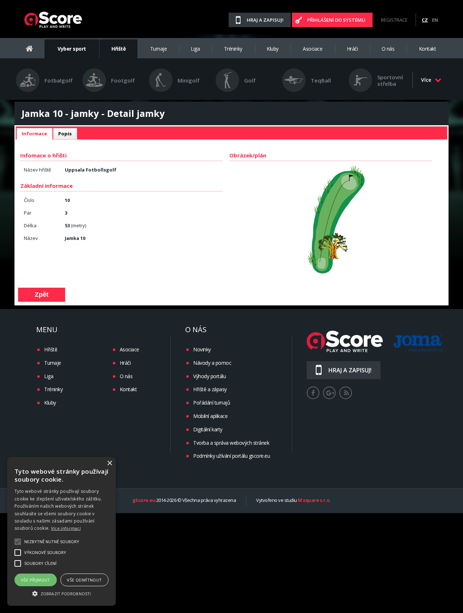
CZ (425, 20)
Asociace (312, 48)
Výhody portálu (209, 376)
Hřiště (118, 48)
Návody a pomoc (212, 362)
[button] (61, 593)
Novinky (202, 349)
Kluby (273, 48)
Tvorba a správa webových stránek (231, 442)
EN (435, 20)
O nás (388, 48)
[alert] (61, 531)
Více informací (66, 528)
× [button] (109, 463)
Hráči (352, 48)
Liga (195, 48)
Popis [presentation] (65, 133)
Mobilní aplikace (210, 416)
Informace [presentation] (34, 133)
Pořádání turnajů (211, 402)
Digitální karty (207, 429)
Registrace (394, 20)
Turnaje (158, 48)
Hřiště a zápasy (210, 389)
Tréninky (233, 48)
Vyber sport (72, 48)
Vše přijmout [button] (35, 580)
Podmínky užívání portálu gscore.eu (231, 455)
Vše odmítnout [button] (84, 580)
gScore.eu (144, 500)
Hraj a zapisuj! (265, 20)
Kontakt (427, 48)
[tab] (34, 134)
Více (426, 79)
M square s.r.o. (314, 500)
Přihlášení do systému (336, 20)
